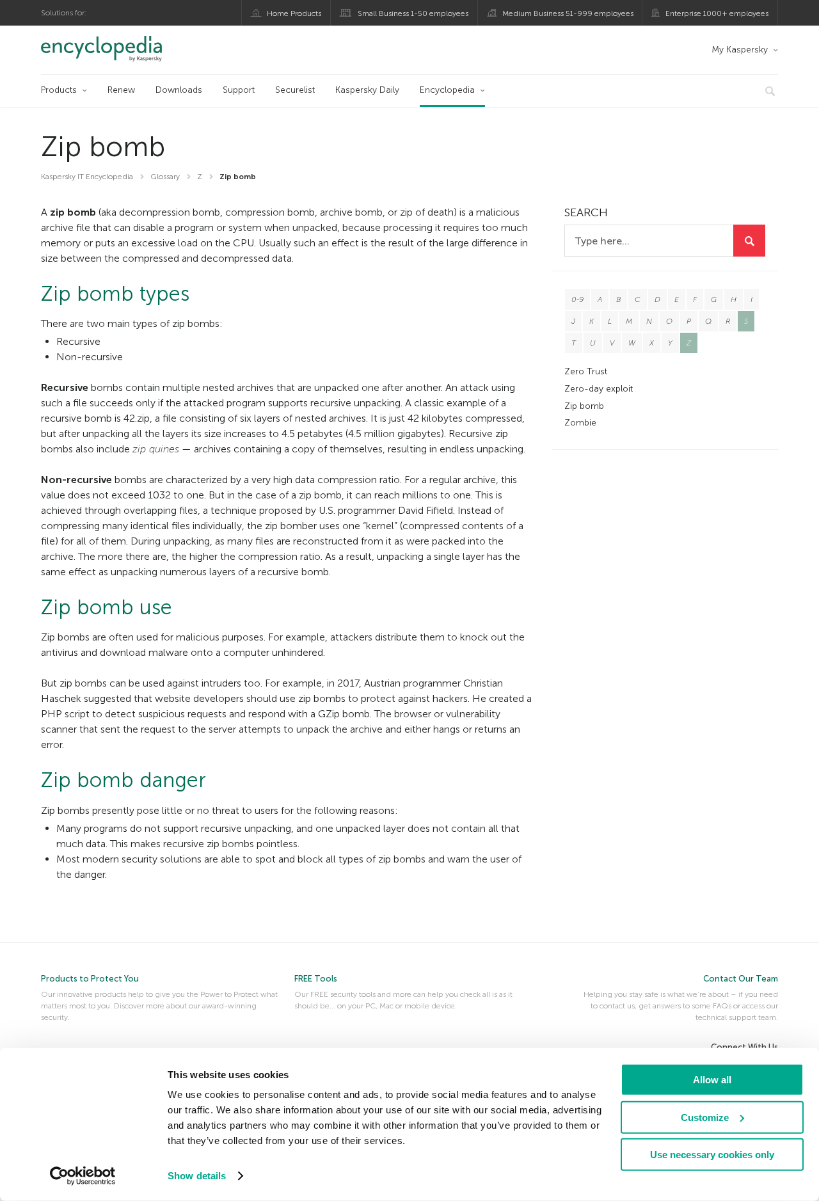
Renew (121, 89)
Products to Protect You (90, 978)
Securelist (295, 89)
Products (59, 89)
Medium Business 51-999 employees (567, 13)
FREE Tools (315, 978)
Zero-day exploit (598, 388)
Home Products (294, 13)
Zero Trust (585, 371)
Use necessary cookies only (712, 1154)
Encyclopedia (447, 89)
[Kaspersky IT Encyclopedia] (119, 48)
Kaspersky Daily (367, 89)
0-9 (577, 299)
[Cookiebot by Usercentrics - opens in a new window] (83, 1176)
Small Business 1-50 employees (413, 13)
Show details (197, 1175)
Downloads (178, 89)
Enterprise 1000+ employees (716, 13)
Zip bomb (584, 406)
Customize (705, 1116)
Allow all (712, 1079)
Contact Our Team (740, 978)
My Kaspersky (740, 49)
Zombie (580, 422)
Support (239, 89)
